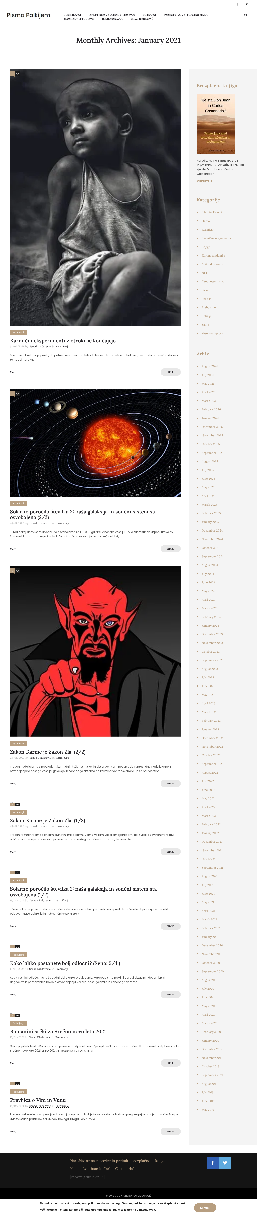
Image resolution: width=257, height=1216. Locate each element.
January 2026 (210, 418)
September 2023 (213, 660)
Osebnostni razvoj (213, 281)
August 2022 (210, 772)
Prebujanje (209, 307)
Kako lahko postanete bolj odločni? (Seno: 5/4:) (65, 963)
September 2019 (212, 1075)
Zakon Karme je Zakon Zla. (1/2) (47, 820)
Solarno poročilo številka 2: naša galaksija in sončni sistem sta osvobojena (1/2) (83, 892)
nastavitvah (147, 1209)
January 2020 (210, 1040)
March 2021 (209, 919)
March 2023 (209, 712)
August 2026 (210, 366)
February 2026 (211, 409)
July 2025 (208, 470)
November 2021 (212, 850)
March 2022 (209, 816)
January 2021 (210, 937)
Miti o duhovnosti (213, 264)
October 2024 (211, 548)
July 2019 (207, 1092)
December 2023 (212, 634)
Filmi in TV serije (213, 212)
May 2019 (208, 1109)
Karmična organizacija (216, 238)
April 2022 (208, 807)
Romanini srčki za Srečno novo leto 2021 (58, 1031)
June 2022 (208, 790)
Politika (206, 299)
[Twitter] (246, 4)
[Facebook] (237, 4)
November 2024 (212, 539)
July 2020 (208, 988)
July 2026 (208, 375)
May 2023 (208, 695)
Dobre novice (72, 15)
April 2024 (208, 599)
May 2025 (208, 487)
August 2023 (210, 669)
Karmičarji (208, 229)
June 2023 (208, 686)
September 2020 (213, 971)
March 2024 (209, 608)
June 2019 (208, 1101)
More (13, 372)
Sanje (205, 324)
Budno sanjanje (112, 19)
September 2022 (213, 764)
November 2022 (212, 746)
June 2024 (208, 582)
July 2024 (208, 574)
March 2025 (209, 504)
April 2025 (208, 496)
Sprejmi (205, 1207)
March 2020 (210, 1023)
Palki (205, 290)
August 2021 (209, 876)
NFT (204, 273)
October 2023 (211, 651)
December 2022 (212, 738)
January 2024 (210, 625)
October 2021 (210, 859)
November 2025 (212, 435)
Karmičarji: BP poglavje (79, 19)
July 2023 (208, 677)
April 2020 (209, 1014)
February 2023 (211, 720)
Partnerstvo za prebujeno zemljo (186, 15)
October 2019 (210, 1066)
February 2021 (211, 928)
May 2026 (208, 383)
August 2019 (209, 1084)
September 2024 (213, 556)
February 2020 (211, 1032)
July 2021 (207, 885)
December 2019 (212, 1049)
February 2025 (211, 513)
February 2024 (211, 617)
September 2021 (212, 867)
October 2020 (211, 963)
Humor (206, 221)
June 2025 (208, 478)
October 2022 (211, 755)
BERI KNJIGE (149, 15)
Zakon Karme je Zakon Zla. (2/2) (47, 752)
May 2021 (208, 902)
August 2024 (210, 565)
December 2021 (212, 842)
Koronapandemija (213, 255)
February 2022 (211, 824)
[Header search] (245, 15)
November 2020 (212, 954)
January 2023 (210, 729)
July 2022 (208, 781)
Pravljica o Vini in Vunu (38, 1100)
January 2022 (210, 833)
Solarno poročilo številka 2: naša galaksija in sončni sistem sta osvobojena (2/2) (83, 514)
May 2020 (208, 1006)
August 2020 (210, 980)
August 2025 (210, 461)
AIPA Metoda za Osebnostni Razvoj (112, 15)
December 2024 (212, 530)
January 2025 (210, 522)
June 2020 (208, 997)
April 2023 (208, 703)
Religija (206, 316)
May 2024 (208, 591)
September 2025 (213, 453)
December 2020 (212, 945)
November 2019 (212, 1058)
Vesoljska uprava (212, 333)
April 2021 (208, 911)
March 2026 (209, 401)
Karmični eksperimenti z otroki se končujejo (63, 340)
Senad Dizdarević (142, 19)
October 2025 (211, 444)
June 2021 (208, 893)
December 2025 (212, 427)
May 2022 (208, 798)
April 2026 (208, 392)
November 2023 (212, 643)
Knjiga (206, 247)
